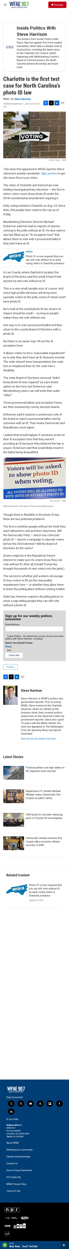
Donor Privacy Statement (19, 1170)
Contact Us (11, 1163)
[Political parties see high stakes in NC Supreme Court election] (13, 773)
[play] (5, 1245)
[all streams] (64, 1245)
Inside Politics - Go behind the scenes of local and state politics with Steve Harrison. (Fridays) (34, 637)
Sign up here (49, 173)
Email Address (12, 624)
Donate (58, 4)
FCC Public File (13, 1177)
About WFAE (12, 1143)
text (9, 650)
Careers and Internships (18, 1156)
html (9, 646)
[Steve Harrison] (10, 695)
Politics (29, 251)
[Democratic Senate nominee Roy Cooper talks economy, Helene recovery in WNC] (13, 843)
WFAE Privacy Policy (16, 1184)
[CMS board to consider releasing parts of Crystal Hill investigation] (13, 820)
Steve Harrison (23, 99)
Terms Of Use (13, 1191)
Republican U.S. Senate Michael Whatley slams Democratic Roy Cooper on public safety (43, 795)
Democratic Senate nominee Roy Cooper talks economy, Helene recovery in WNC (44, 842)
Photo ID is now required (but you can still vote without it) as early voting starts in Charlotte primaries (45, 260)
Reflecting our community (19, 1150)
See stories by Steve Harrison (38, 738)
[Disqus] (34, 955)
